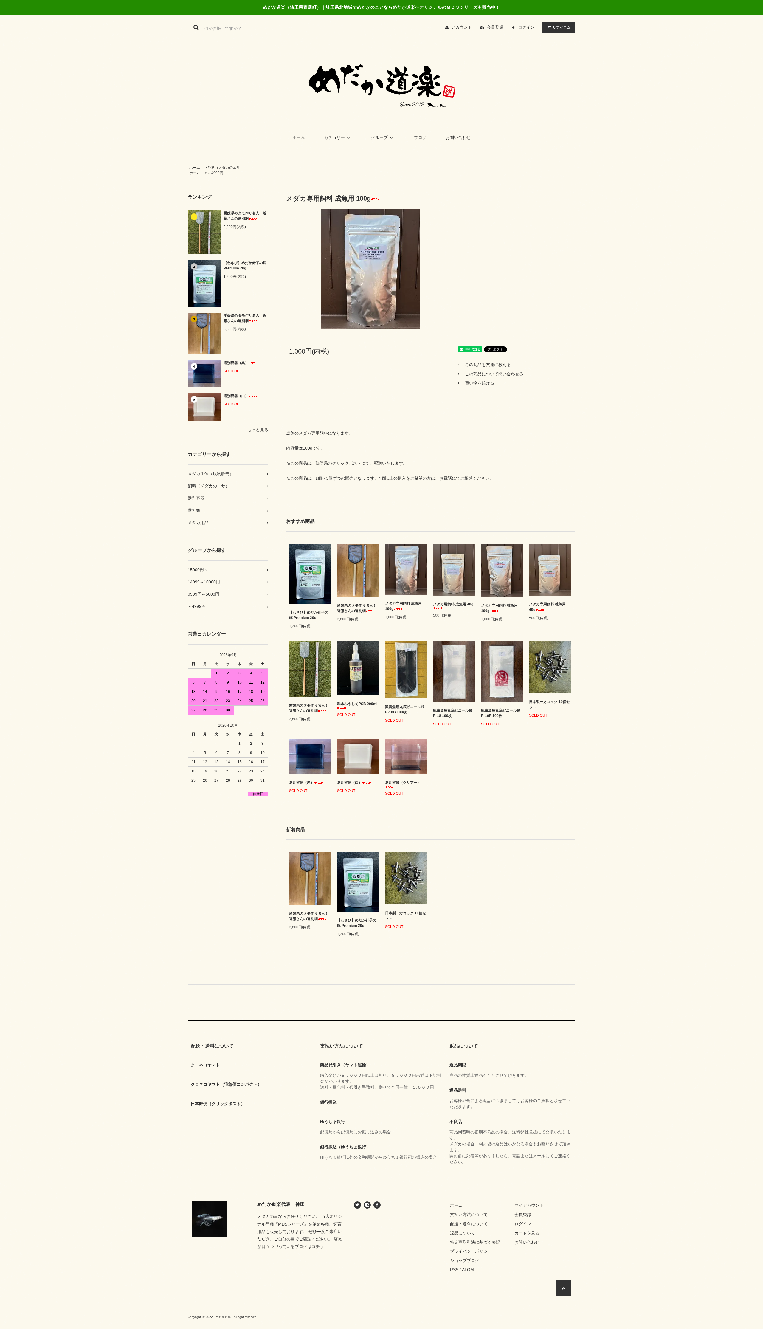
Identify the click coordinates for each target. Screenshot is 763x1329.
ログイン (526, 27)
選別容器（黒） (236, 363)
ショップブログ (464, 1260)
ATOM (468, 1269)
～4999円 (215, 173)
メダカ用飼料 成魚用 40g (453, 604)
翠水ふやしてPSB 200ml (357, 704)
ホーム (298, 137)
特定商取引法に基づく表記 (475, 1242)
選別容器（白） (236, 396)
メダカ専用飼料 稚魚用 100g (499, 608)
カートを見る (526, 1233)
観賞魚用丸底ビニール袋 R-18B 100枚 (404, 709)
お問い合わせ (458, 137)
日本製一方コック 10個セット (549, 704)
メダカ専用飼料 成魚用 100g (403, 606)
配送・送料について (469, 1223)
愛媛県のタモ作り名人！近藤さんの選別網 (245, 216)
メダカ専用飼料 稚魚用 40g (547, 607)
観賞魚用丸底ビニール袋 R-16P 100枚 (500, 713)
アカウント (461, 27)
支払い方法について (469, 1214)
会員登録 (495, 27)
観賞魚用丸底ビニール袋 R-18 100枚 (452, 713)
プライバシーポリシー (471, 1251)
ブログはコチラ (309, 1246)
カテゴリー (334, 137)
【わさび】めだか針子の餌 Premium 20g (245, 265)
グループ (379, 137)
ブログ (420, 137)
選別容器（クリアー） (403, 782)
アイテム (561, 27)
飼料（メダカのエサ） (226, 167)
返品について (462, 1233)
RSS (454, 1269)
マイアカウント (529, 1205)
